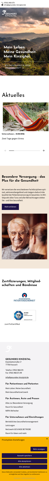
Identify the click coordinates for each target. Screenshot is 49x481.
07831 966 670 (9, 3)
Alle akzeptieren (24, 461)
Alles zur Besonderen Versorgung (19, 403)
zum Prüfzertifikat (12, 324)
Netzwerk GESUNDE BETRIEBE (18, 429)
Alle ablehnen (24, 467)
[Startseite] (9, 13)
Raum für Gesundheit (14, 407)
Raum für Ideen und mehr (16, 433)
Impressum (17, 478)
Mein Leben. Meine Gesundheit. (18, 388)
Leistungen (10, 425)
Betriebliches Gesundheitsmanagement (21, 421)
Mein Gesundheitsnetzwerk (16, 392)
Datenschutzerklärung (28, 478)
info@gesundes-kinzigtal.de (15, 5)
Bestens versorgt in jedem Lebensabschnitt (18, 66)
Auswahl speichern (24, 455)
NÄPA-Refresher (12, 410)
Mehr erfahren (10, 206)
